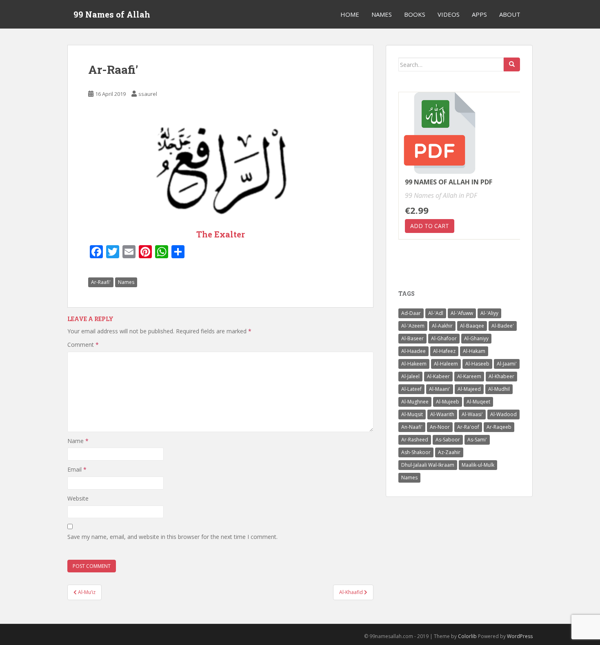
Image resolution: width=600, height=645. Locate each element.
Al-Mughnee (415, 401)
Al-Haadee (413, 351)
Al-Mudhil (499, 389)
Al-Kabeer (438, 376)
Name (78, 441)
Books (414, 14)
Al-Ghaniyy (476, 338)
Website (78, 498)
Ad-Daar (411, 313)
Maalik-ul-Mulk (478, 464)
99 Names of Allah (111, 14)
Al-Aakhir (442, 325)
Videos (449, 14)
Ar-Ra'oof (468, 426)
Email (77, 469)
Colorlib (467, 636)
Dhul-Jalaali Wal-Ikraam (427, 464)
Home (349, 14)
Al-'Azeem (412, 325)
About (509, 14)
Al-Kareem (469, 376)
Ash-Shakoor (416, 452)
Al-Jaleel (410, 376)
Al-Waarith (442, 414)
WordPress (520, 636)
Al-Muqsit (412, 414)
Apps (479, 14)
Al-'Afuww (462, 313)
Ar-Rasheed (414, 439)
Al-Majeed (469, 389)
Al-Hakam (474, 351)
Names (381, 14)
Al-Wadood (503, 414)
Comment (83, 344)
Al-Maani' (439, 389)
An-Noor (440, 426)
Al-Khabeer (501, 376)
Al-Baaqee (472, 325)
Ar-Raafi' (101, 282)
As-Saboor (448, 439)
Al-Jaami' (507, 363)
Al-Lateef (411, 389)
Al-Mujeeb (447, 401)
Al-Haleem (446, 363)
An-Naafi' (411, 426)
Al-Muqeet (478, 401)
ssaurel (147, 94)
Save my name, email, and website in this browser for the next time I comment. (172, 537)
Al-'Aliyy (489, 313)
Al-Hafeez (444, 351)
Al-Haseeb (477, 363)
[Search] (512, 64)
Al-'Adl (435, 313)
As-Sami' (477, 439)
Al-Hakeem (414, 363)
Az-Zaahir (449, 452)
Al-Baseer (412, 338)
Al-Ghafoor (444, 338)
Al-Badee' (502, 325)
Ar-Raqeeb (499, 426)
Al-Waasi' (472, 414)
